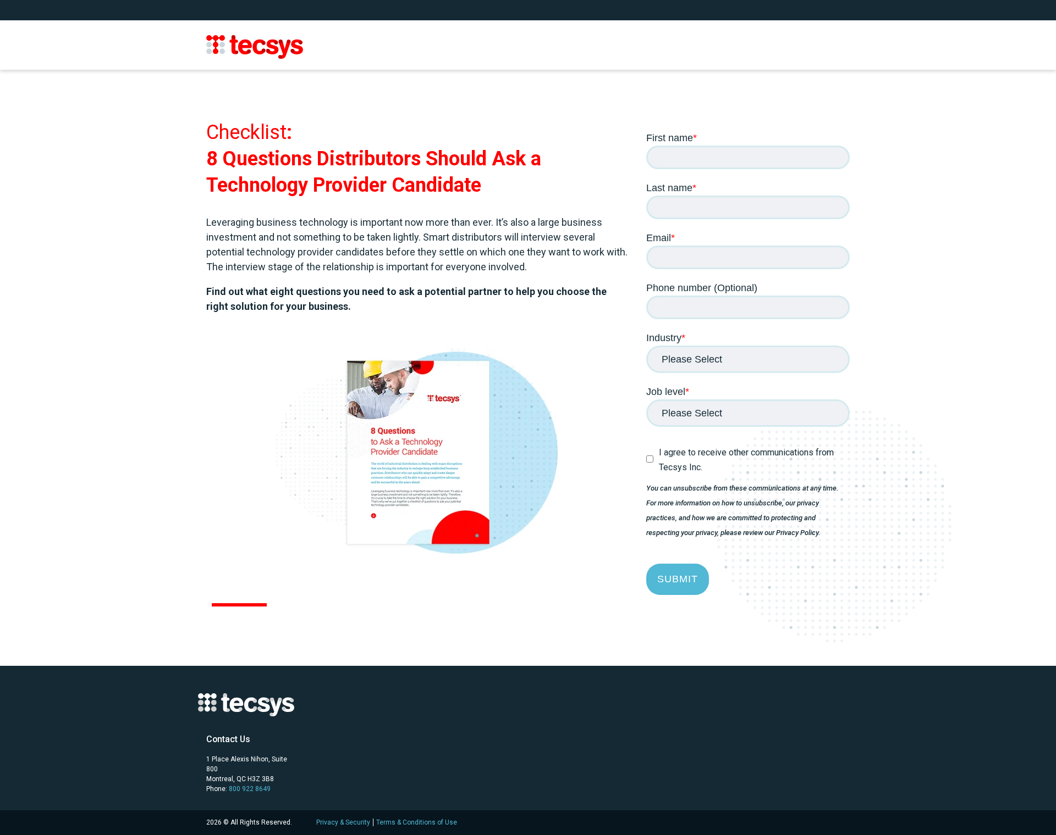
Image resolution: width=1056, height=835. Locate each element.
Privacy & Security (343, 822)
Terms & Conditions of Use (416, 822)
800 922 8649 (250, 789)
